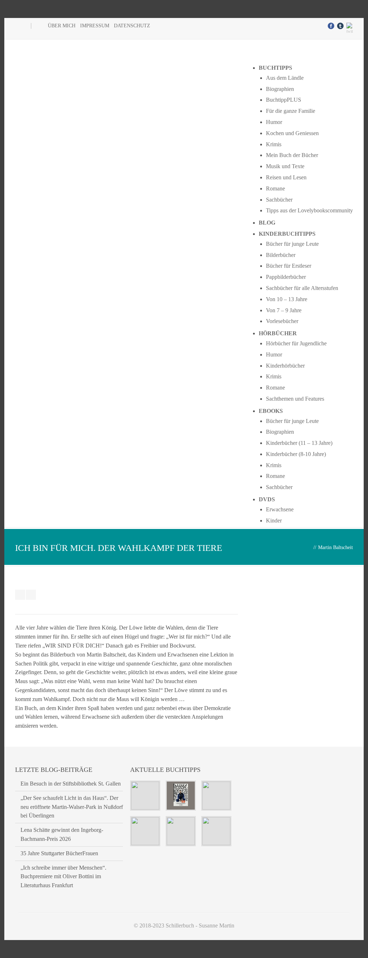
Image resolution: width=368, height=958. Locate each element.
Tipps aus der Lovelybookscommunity (309, 210)
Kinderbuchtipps (287, 234)
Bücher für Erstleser (288, 266)
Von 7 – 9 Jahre (284, 310)
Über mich (61, 25)
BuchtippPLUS (283, 100)
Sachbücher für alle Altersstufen (302, 288)
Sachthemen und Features (295, 399)
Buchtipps (275, 68)
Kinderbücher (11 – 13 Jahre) (299, 443)
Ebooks (271, 411)
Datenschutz (132, 25)
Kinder (274, 520)
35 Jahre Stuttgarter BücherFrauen (59, 853)
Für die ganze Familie (290, 111)
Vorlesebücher (282, 321)
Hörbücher (278, 333)
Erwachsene (280, 509)
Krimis (273, 144)
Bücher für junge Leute (292, 244)
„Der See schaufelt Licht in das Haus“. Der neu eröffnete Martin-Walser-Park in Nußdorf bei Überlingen (71, 807)
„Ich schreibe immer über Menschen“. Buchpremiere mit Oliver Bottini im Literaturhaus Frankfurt (63, 877)
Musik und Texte (285, 166)
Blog (267, 223)
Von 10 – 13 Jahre (286, 299)
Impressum (94, 25)
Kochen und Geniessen (292, 133)
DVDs (267, 499)
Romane (275, 188)
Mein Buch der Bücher (292, 155)
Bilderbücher (280, 255)
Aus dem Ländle (285, 78)
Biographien (280, 89)
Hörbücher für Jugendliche (296, 343)
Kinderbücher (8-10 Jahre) (296, 454)
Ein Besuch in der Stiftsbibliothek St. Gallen (70, 783)
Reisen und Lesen (286, 177)
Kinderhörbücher (285, 366)
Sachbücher (279, 200)
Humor (274, 122)
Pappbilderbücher (286, 277)
